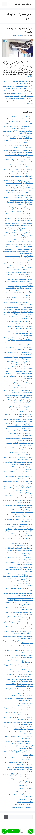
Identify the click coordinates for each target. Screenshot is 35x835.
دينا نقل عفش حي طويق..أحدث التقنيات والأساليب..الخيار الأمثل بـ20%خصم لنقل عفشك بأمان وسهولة (19, 569)
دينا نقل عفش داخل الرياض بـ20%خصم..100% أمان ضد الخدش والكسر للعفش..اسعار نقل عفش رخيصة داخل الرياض (18, 235)
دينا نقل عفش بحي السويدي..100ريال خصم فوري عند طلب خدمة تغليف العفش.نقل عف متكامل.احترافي (18, 753)
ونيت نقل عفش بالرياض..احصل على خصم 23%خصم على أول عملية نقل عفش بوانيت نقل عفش (19, 281)
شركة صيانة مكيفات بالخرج (25, 788)
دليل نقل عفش (25, 81)
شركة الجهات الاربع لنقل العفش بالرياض (21, 794)
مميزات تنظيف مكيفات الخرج (15, 101)
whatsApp (4, 831)
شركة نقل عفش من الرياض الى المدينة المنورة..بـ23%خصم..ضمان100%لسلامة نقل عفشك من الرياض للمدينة (20, 202)
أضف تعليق (27, 103)
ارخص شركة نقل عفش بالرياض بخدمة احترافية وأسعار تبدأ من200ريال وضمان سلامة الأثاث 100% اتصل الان (18, 176)
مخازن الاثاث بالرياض (26, 799)
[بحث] (6, 817)
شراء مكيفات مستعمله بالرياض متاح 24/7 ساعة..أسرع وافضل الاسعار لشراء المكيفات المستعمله (20, 769)
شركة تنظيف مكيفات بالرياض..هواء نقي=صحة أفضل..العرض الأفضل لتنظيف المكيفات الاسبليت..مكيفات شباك (19, 781)
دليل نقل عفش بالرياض (14, 81)
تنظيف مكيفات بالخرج (12, 88)
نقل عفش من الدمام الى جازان (23, 804)
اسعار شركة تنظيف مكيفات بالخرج (20, 86)
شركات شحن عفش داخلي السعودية (22, 807)
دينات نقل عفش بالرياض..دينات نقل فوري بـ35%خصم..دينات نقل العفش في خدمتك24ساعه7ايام (20, 333)
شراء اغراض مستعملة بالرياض (24, 796)
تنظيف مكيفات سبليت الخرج (24, 91)
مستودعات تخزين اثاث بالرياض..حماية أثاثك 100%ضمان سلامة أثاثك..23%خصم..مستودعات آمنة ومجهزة (19, 293)
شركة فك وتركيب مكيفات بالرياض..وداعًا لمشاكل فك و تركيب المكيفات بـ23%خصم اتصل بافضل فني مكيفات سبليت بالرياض (18, 251)
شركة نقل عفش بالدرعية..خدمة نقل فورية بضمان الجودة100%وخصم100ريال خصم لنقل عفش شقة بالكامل (18, 258)
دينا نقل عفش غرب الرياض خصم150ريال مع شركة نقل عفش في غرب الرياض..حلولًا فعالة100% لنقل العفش (18, 213)
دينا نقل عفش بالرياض (23, 4)
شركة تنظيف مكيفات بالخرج (24, 98)
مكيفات (23, 83)
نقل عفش (18, 83)
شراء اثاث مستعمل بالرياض (25, 802)
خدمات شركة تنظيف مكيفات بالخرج (17, 93)
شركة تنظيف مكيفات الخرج (11, 96)
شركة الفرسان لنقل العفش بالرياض (22, 785)
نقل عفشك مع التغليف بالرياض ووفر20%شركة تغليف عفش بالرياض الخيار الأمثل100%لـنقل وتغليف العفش (19, 274)
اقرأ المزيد (29, 76)
